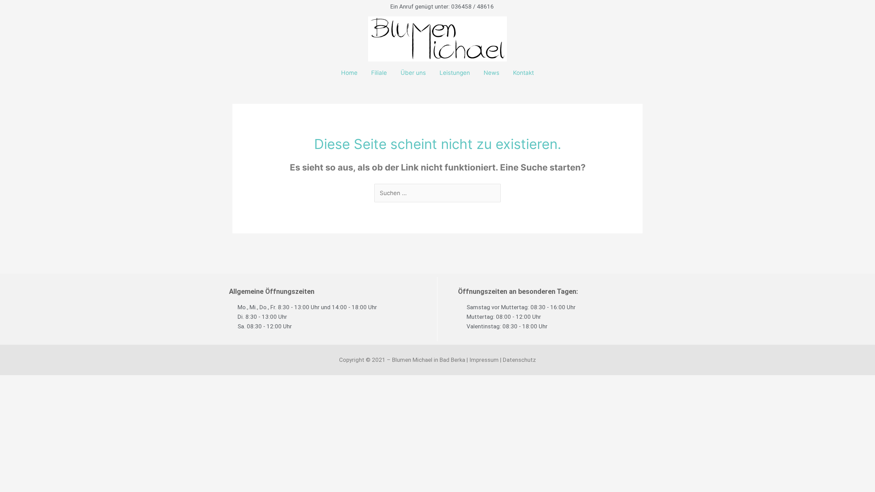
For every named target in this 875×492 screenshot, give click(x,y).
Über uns (413, 72)
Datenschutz (519, 359)
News (491, 72)
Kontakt (523, 72)
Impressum (484, 359)
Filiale (379, 72)
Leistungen (455, 72)
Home (349, 72)
